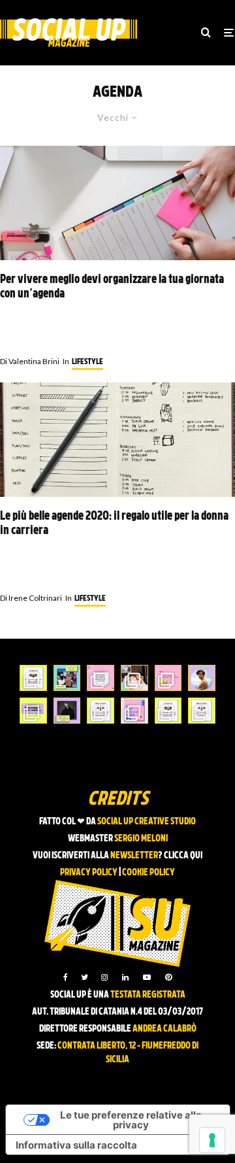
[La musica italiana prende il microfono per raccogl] (100, 678)
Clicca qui (183, 856)
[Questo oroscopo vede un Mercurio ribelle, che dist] (33, 678)
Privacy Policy (89, 873)
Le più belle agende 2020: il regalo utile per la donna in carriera (114, 524)
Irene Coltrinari (31, 598)
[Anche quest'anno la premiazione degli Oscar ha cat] (134, 711)
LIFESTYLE (87, 362)
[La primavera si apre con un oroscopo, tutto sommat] (100, 711)
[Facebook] (65, 977)
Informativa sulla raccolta (76, 1145)
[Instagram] (104, 977)
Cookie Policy (148, 873)
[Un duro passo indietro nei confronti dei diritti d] (67, 678)
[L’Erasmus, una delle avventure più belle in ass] (168, 678)
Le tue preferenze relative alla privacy (131, 1120)
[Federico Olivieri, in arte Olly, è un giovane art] (134, 678)
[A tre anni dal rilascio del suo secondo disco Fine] (201, 678)
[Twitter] (84, 977)
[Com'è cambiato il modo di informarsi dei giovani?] (33, 711)
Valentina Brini (29, 361)
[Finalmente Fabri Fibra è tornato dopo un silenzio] (67, 711)
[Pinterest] (168, 977)
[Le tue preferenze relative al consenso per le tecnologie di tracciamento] (212, 1140)
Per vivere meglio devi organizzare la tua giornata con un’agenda (112, 287)
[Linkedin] (125, 977)
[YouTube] (146, 977)
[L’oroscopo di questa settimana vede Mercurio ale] (201, 711)
